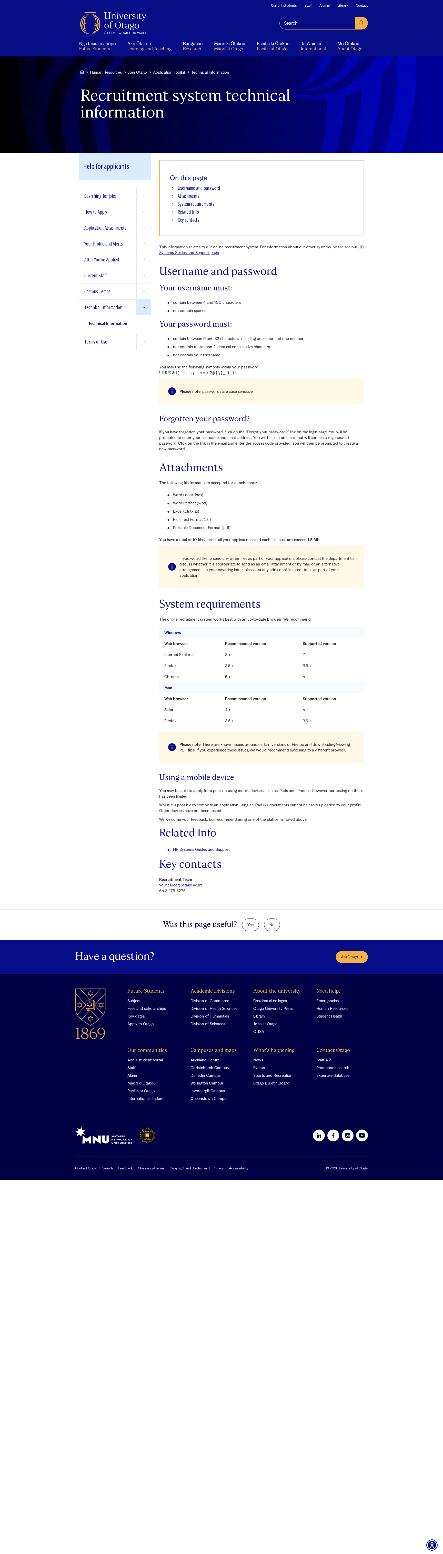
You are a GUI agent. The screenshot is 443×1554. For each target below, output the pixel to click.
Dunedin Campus (205, 1075)
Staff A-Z (323, 1060)
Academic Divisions (212, 991)
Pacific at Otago (141, 1091)
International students (146, 1098)
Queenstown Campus (209, 1098)
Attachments (188, 196)
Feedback (125, 1168)
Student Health (329, 1016)
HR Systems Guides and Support (201, 849)
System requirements (196, 204)
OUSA (258, 1031)
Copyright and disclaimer (188, 1168)
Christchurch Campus (209, 1068)
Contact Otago (333, 1050)
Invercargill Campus (207, 1091)
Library (342, 5)
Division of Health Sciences (213, 1008)
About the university (277, 991)
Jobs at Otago (265, 1024)
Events (259, 1068)
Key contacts (188, 220)
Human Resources (106, 72)
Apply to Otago (140, 1024)
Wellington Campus (207, 1083)
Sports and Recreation (273, 1075)
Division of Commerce (209, 1001)
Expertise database (332, 1075)
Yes (250, 925)
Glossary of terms (151, 1168)
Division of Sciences (207, 1024)
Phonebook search (332, 1068)
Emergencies (327, 1001)
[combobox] (317, 23)
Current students (284, 5)
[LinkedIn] (319, 1135)
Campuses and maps (213, 1050)
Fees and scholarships (146, 1008)
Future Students (146, 991)
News (258, 1060)
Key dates (136, 1016)
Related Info (188, 212)
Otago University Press (273, 1008)
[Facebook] (333, 1135)
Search (107, 1168)
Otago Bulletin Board (271, 1083)
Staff (308, 5)
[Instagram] (348, 1135)
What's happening (274, 1050)
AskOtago (349, 957)
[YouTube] (362, 1135)
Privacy (218, 1168)
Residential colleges (270, 1001)
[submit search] (361, 23)
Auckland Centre (205, 1060)
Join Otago (137, 72)
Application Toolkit (169, 72)
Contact (362, 5)
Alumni (324, 5)
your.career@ (180, 885)
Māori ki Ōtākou (141, 1083)
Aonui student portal (145, 1060)
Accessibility (238, 1168)
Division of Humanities (209, 1016)
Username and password (199, 188)
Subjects (134, 1001)
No (272, 925)
